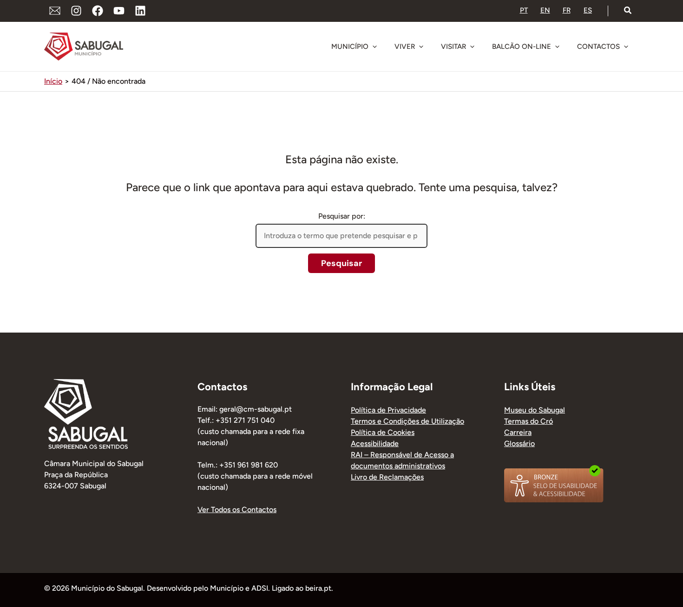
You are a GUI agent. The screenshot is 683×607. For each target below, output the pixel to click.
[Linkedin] (140, 10)
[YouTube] (119, 10)
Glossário (519, 443)
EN (545, 10)
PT (524, 10)
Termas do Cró (528, 421)
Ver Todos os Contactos (236, 509)
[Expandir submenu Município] (374, 46)
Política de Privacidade (388, 410)
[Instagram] (76, 10)
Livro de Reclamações (387, 477)
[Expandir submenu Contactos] (626, 46)
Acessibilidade (375, 443)
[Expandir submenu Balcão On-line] (557, 46)
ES (588, 10)
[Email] (55, 10)
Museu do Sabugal (534, 410)
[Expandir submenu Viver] (421, 46)
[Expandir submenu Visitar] (472, 46)
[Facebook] (97, 10)
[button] (628, 10)
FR (567, 10)
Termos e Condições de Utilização (407, 421)
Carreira (518, 432)
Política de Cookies (382, 432)
